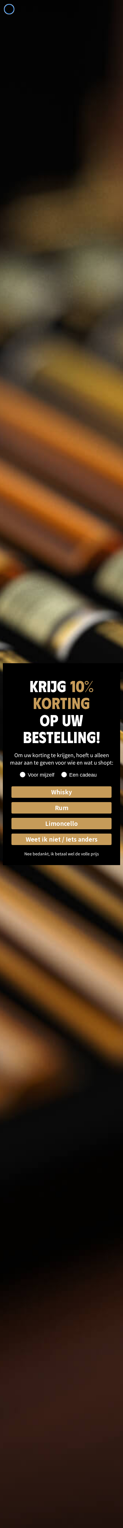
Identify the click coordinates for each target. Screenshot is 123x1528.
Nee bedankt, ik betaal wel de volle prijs (61, 853)
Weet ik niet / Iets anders (62, 839)
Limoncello (61, 823)
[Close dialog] (9, 9)
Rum (61, 808)
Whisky (61, 792)
